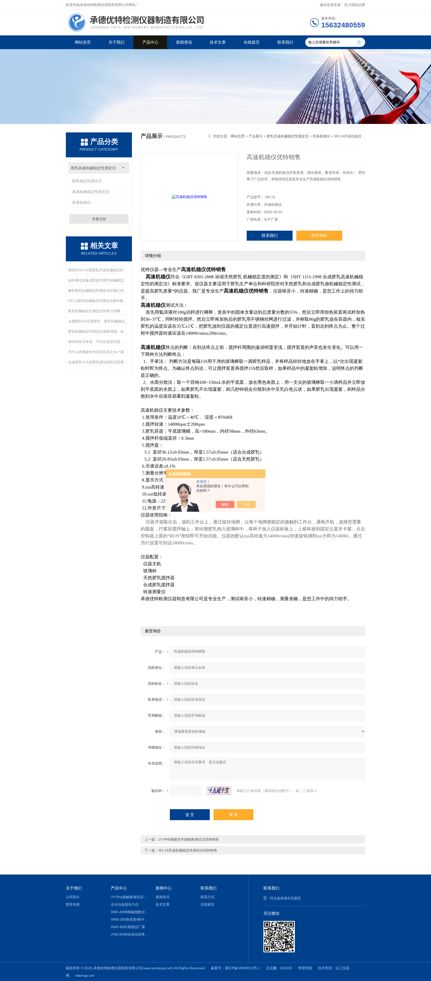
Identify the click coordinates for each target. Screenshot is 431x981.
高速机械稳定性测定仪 (90, 192)
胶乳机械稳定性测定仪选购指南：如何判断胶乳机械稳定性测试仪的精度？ (99, 331)
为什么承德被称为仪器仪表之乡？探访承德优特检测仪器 (99, 352)
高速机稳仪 (81, 202)
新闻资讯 (184, 42)
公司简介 (73, 897)
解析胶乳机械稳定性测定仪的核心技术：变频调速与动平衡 (99, 291)
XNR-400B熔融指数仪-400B (129, 912)
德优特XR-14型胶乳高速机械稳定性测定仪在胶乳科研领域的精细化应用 (99, 270)
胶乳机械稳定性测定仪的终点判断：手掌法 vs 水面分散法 (99, 311)
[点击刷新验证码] (219, 790)
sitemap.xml (84, 976)
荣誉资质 (73, 904)
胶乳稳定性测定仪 (87, 181)
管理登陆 (305, 968)
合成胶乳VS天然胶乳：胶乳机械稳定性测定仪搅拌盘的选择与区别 (99, 321)
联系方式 (208, 897)
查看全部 (99, 219)
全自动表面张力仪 (125, 904)
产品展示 (256, 136)
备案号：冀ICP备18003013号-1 (235, 968)
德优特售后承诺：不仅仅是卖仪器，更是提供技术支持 (99, 342)
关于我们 (116, 42)
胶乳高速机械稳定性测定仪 (93, 168)
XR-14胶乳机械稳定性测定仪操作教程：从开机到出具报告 (99, 301)
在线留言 (252, 42)
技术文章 (218, 42)
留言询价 (319, 235)
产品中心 (150, 42)
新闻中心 (164, 888)
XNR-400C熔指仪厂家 (128, 927)
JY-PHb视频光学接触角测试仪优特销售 (188, 839)
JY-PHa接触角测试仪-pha (129, 897)
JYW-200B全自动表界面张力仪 (129, 934)
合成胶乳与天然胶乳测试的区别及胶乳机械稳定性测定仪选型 (99, 362)
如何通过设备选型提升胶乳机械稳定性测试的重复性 (99, 280)
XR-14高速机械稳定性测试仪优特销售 (187, 850)
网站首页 (83, 42)
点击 (123, 168)
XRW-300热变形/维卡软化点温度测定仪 (129, 919)
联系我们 (285, 42)
